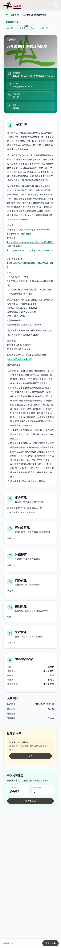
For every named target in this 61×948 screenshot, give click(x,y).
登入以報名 (50, 943)
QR (46, 27)
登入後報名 (30, 800)
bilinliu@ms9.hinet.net (19, 358)
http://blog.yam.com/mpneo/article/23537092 (30, 241)
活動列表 (15, 15)
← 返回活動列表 (11, 21)
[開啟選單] (56, 5)
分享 (35, 27)
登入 (30, 755)
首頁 (6, 15)
